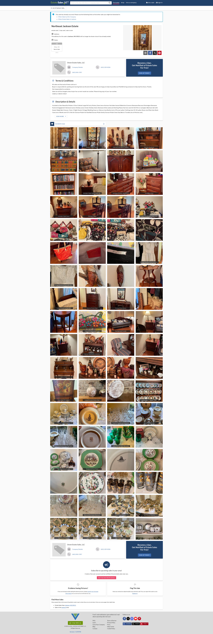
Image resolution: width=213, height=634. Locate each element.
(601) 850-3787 (77, 72)
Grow (99, 624)
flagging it (134, 593)
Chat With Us (76, 623)
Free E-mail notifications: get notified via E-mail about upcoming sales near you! (106, 615)
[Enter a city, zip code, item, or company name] (110, 2)
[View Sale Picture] (63, 161)
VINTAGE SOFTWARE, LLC (79, 626)
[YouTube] (135, 618)
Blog (94, 626)
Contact (95, 628)
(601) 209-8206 (105, 67)
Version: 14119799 (75, 632)
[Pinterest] (139, 618)
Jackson (63, 607)
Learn (94, 622)
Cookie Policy (111, 628)
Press (108, 624)
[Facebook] (124, 618)
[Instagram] (132, 618)
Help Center (110, 626)
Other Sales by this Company (67, 17)
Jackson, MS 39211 (70, 605)
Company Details (77, 67)
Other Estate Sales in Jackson (67, 19)
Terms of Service (111, 620)
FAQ (94, 620)
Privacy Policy (111, 622)
